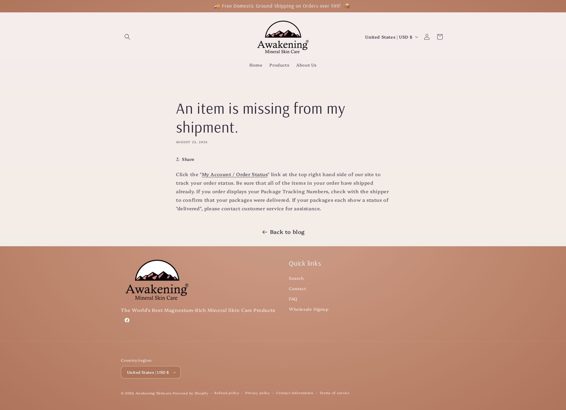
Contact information (294, 393)
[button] (127, 36)
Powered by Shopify (190, 393)
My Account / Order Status (235, 174)
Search (296, 278)
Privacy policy (257, 393)
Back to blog (287, 231)
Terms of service (335, 393)
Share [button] (188, 159)
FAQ (293, 299)
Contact (297, 288)
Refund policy (226, 393)
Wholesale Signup (309, 309)
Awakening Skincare (154, 393)
